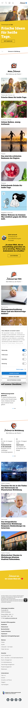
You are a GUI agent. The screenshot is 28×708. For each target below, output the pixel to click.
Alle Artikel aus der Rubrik (13, 74)
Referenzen (4, 669)
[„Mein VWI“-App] (9, 2)
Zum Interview (14, 255)
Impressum (4, 633)
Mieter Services (5, 649)
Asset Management (6, 655)
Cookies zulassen (14, 373)
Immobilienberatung (6, 662)
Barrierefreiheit (5, 629)
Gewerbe (3, 653)
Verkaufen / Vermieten (7, 646)
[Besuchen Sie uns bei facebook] (12, 699)
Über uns (3, 675)
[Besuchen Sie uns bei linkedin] (8, 699)
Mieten (3, 642)
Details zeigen (19, 369)
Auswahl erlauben (14, 376)
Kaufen (3, 644)
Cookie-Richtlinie (6, 631)
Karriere (3, 677)
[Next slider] (13, 408)
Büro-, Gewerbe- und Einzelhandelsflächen (12, 657)
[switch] (24, 355)
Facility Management (6, 660)
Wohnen (3, 640)
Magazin (3, 682)
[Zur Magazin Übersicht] (23, 3)
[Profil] (12, 2)
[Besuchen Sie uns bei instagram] (16, 699)
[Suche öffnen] (6, 2)
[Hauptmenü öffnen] (2, 2)
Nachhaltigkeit (4, 684)
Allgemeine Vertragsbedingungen (10, 636)
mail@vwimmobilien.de (11, 618)
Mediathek (4, 624)
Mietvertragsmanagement (7, 664)
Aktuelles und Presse (6, 680)
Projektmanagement (6, 666)
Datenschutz (4, 626)
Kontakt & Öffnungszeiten (8, 622)
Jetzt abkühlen (8, 41)
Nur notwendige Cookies (14, 380)
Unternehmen (5, 673)
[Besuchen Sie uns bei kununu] (20, 699)
